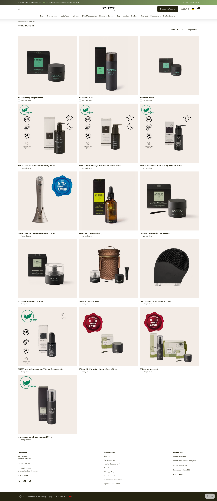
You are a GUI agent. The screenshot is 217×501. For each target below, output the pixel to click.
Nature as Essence (106, 16)
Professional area (170, 16)
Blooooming (155, 16)
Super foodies (123, 16)
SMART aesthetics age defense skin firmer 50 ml (100, 165)
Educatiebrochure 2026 (182, 470)
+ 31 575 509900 (26, 463)
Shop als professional (167, 9)
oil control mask (147, 98)
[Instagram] (19, 481)
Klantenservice (109, 452)
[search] (19, 9)
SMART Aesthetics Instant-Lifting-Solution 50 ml (161, 165)
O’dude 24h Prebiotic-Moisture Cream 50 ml (98, 369)
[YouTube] (25, 481)
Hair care (75, 16)
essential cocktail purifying (90, 233)
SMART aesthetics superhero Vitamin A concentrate (40, 369)
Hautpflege (64, 16)
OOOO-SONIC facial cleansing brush (155, 301)
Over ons (107, 456)
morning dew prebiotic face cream (155, 233)
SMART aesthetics (89, 16)
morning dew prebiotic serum (31, 301)
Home (41, 16)
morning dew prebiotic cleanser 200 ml (35, 437)
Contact (144, 16)
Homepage (22, 21)
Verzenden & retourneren (113, 480)
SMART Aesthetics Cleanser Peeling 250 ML (36, 165)
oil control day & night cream (30, 98)
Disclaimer (108, 468)
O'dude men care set (149, 369)
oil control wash (86, 98)
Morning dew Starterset (89, 301)
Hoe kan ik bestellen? (112, 464)
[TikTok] (30, 481)
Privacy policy (109, 472)
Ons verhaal (52, 16)
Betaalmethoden (110, 476)
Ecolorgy (134, 16)
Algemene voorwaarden (113, 484)
